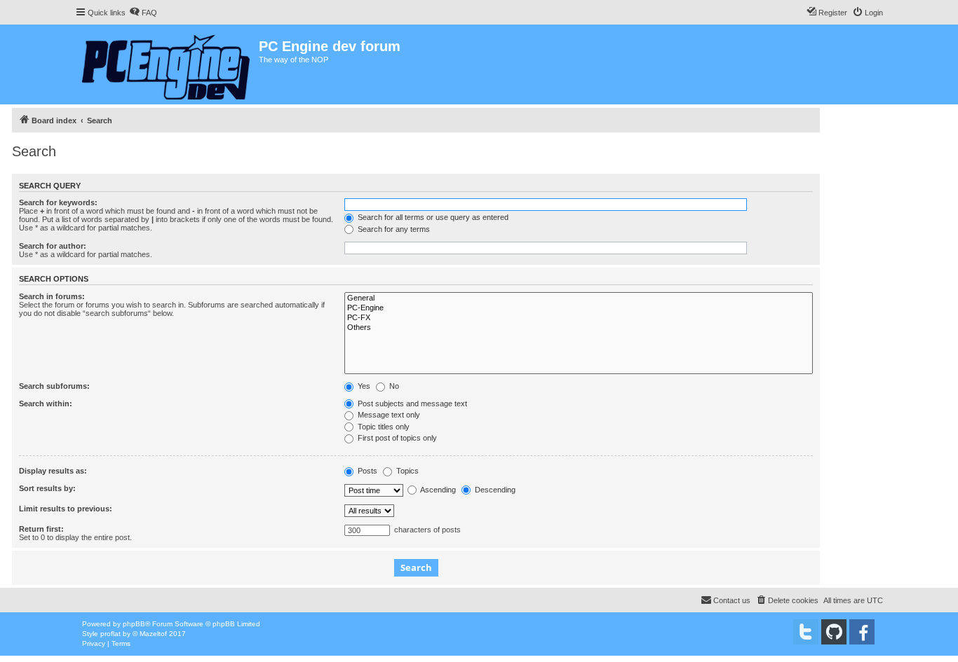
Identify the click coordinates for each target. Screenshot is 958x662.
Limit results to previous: (65, 508)
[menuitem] (143, 12)
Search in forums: (52, 296)
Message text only (388, 415)
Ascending (437, 489)
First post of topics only (396, 438)
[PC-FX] (578, 318)
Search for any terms (393, 229)
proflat (110, 633)
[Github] (833, 631)
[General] (578, 298)
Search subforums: (54, 386)
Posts (366, 471)
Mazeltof (153, 633)
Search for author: (52, 246)
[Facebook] (862, 631)
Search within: (45, 403)
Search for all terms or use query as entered (432, 217)
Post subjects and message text (411, 403)
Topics (406, 471)
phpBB (134, 624)
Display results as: (53, 471)
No (393, 386)
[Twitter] (805, 631)
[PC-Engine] (578, 308)
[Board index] (167, 64)
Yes (363, 386)
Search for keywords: (58, 202)
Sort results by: (47, 488)
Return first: (41, 529)
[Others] (578, 328)
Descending (494, 489)
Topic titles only (383, 426)
